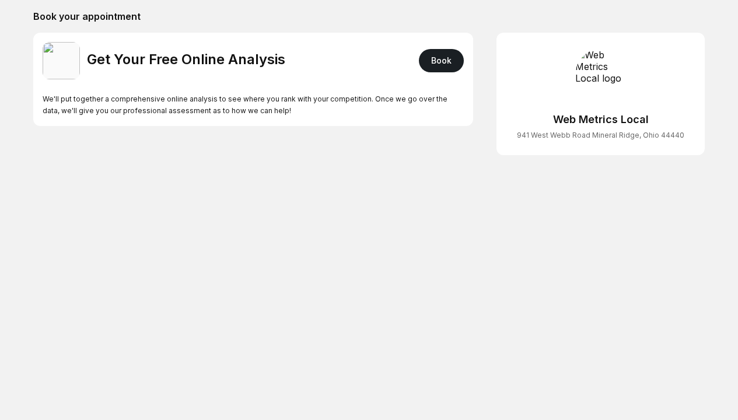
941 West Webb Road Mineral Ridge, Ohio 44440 (600, 135)
